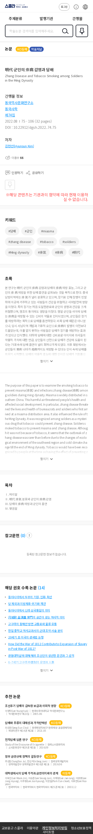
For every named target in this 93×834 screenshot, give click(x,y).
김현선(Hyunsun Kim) (19, 146)
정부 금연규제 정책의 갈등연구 (23, 756)
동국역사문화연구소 (19, 102)
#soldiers (69, 241)
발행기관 (46, 18)
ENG (85, 9)
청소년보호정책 (81, 828)
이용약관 (32, 828)
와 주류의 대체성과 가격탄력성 (26, 723)
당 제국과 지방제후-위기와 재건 (27, 603)
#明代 (76, 252)
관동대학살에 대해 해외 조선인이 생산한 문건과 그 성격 (41, 655)
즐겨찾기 (81, 36)
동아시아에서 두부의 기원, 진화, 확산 (30, 597)
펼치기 (44, 361)
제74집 (10, 114)
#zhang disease (19, 241)
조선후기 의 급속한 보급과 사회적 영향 (30, 706)
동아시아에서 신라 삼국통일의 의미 (29, 610)
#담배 (12, 231)
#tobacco (47, 241)
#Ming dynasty (18, 252)
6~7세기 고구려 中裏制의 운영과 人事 (31, 662)
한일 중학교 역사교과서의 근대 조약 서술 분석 (35, 630)
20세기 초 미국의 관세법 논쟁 (25, 637)
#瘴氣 (42, 252)
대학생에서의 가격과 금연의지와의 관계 (31, 773)
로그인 (64, 6)
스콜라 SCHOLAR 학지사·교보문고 (15, 7)
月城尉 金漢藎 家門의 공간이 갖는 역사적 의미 (36, 617)
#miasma (47, 231)
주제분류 (15, 18)
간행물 (77, 18)
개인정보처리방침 (54, 827)
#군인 (28, 231)
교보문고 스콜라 (12, 828)
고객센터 (74, 9)
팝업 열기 (29, 535)
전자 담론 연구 (16, 740)
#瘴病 (59, 252)
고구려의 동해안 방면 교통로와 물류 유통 (32, 624)
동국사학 (11, 108)
